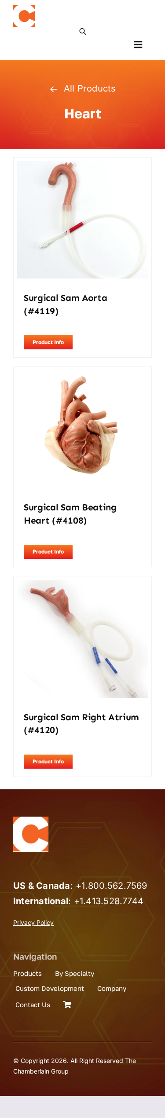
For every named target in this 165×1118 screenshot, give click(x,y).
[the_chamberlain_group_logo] (24, 8)
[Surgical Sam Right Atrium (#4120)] (82, 585)
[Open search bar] (82, 30)
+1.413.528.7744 (109, 901)
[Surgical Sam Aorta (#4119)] (82, 166)
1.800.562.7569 (114, 885)
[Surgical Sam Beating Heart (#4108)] (82, 376)
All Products (90, 88)
